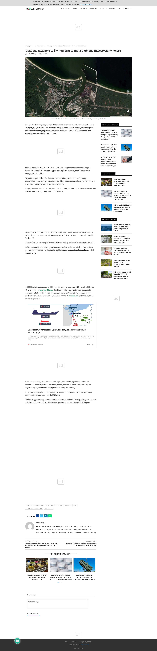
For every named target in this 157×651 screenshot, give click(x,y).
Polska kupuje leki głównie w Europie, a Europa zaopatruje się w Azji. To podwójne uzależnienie (61, 577)
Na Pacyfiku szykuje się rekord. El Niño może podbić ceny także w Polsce (121, 228)
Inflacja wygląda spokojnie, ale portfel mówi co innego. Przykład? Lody (37, 577)
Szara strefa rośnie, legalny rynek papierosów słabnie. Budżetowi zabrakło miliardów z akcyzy (108, 161)
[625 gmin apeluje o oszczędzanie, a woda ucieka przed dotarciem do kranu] (106, 251)
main (75, 505)
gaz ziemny (59, 505)
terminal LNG (48, 508)
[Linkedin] (123, 8)
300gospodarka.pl (84, 644)
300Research (83, 8)
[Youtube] (126, 8)
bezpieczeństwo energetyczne (35, 505)
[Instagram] (121, 8)
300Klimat (93, 8)
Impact (75, 8)
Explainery (103, 8)
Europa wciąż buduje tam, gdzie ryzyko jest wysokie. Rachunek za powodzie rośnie (121, 239)
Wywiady (112, 8)
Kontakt (73, 642)
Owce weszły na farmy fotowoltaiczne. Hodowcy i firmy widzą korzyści (121, 263)
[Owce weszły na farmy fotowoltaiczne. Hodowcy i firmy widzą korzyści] (106, 262)
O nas (66, 642)
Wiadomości (65, 8)
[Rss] (127, 8)
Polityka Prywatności (85, 642)
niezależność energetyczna (34, 508)
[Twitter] (119, 8)
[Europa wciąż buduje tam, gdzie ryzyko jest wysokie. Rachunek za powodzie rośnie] (106, 239)
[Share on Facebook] (37, 515)
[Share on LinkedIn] (46, 515)
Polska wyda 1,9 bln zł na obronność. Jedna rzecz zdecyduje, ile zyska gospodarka (84, 577)
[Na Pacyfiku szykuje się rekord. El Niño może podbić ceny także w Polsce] (106, 227)
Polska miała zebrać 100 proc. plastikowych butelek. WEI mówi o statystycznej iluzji (122, 275)
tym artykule (74, 296)
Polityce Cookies (85, 4)
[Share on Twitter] (41, 515)
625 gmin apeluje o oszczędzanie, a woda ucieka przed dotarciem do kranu (122, 251)
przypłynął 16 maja (45, 290)
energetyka (49, 505)
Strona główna (29, 46)
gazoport (68, 505)
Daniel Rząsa (33, 54)
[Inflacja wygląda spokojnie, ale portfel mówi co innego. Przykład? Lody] (37, 565)
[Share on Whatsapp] (50, 515)
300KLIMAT (40, 46)
